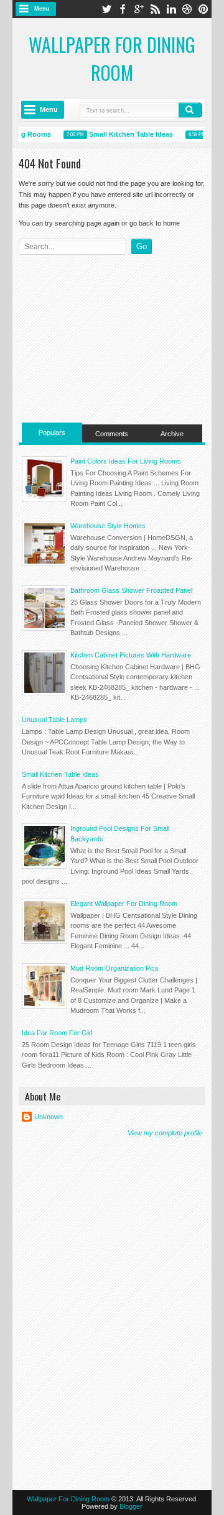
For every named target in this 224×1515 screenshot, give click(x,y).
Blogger (130, 1506)
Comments (111, 433)
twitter (106, 9)
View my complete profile (165, 1133)
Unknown (48, 1116)
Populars (52, 432)
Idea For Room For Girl (57, 1033)
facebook (122, 9)
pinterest (203, 9)
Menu (42, 9)
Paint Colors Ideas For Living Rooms (125, 461)
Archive (172, 433)
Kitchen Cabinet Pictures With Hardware (130, 655)
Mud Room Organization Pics (114, 968)
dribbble (187, 9)
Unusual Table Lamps (54, 719)
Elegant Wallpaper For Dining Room (123, 903)
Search (190, 110)
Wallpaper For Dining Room (112, 58)
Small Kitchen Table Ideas (128, 134)
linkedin (171, 9)
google (139, 9)
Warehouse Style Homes (108, 525)
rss (155, 9)
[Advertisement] (112, 335)
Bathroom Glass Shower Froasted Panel (131, 590)
